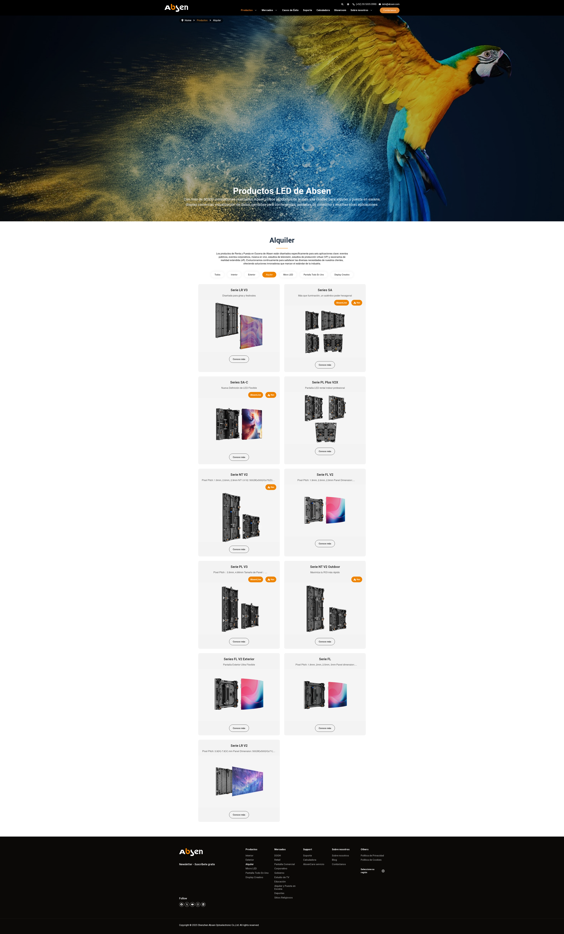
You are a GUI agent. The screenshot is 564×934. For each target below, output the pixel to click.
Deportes (279, 893)
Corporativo (280, 868)
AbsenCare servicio (313, 864)
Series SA (325, 290)
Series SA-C (239, 382)
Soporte (307, 855)
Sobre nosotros (340, 855)
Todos (217, 274)
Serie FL (325, 659)
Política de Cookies (371, 859)
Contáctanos (339, 864)
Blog (334, 859)
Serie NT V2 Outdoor (325, 567)
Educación (280, 881)
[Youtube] (192, 904)
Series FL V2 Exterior (239, 659)
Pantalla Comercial (284, 864)
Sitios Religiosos (283, 897)
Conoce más (239, 359)
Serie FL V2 (325, 474)
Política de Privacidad (372, 855)
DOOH (277, 855)
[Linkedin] (203, 904)
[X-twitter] (187, 904)
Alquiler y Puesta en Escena (285, 887)
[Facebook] (181, 904)
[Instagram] (197, 904)
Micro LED (288, 274)
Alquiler (269, 274)
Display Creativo (342, 274)
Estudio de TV (281, 877)
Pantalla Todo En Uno (314, 274)
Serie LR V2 (239, 745)
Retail (277, 859)
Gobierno (279, 873)
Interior (234, 274)
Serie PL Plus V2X (325, 382)
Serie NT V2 (239, 474)
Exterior (251, 274)
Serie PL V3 (239, 567)
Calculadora (309, 859)
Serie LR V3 (239, 290)
